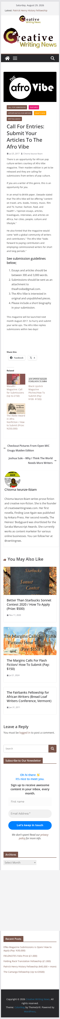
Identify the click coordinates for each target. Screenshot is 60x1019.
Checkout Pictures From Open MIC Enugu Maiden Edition (28, 448)
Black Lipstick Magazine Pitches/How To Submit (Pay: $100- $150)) (36, 393)
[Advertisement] (30, 900)
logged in (24, 732)
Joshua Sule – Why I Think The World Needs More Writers (31, 460)
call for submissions (17, 107)
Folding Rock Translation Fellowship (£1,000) (27, 961)
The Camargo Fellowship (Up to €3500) (24, 971)
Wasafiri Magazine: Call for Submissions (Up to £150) (15, 391)
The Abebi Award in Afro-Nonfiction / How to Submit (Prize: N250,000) (16, 422)
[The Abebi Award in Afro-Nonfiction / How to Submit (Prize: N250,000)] (16, 408)
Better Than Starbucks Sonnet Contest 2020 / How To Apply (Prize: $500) (29, 604)
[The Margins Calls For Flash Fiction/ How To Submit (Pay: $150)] (30, 629)
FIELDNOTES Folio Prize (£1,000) (20, 955)
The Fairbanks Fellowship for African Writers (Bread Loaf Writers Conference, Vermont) (29, 696)
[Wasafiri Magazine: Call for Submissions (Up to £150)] (16, 379)
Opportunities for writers (19, 113)
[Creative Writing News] (30, 17)
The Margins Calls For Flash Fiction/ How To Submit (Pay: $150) (28, 664)
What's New (40, 113)
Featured (34, 107)
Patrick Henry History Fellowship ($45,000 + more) (30, 12)
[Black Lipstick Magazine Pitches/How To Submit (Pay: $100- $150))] (37, 379)
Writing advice (14, 119)
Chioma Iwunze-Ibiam (33, 153)
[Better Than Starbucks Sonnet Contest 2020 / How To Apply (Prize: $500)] (30, 569)
